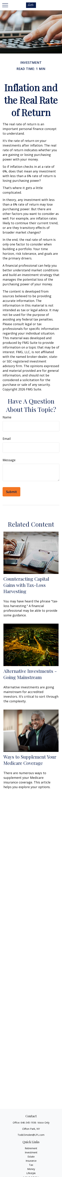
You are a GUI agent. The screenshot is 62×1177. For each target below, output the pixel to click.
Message (9, 460)
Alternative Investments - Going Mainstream (30, 674)
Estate (31, 1156)
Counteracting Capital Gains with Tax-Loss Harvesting (26, 585)
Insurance (31, 1160)
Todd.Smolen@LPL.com (31, 1134)
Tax (31, 1164)
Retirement (31, 1148)
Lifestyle (31, 1173)
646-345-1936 (28, 1122)
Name (7, 417)
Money (31, 1169)
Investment (31, 1152)
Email (7, 439)
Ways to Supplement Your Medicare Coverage (29, 760)
